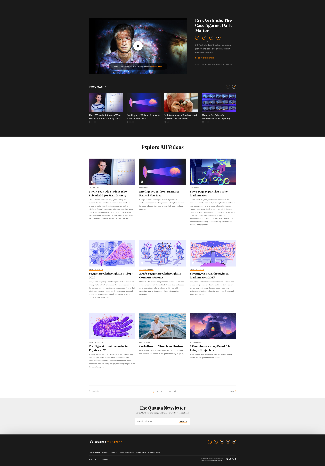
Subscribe (183, 421)
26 (175, 391)
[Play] (138, 46)
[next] (234, 87)
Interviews (94, 187)
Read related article (204, 57)
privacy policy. (156, 66)
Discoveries (195, 342)
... (170, 391)
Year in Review (96, 269)
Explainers (195, 187)
